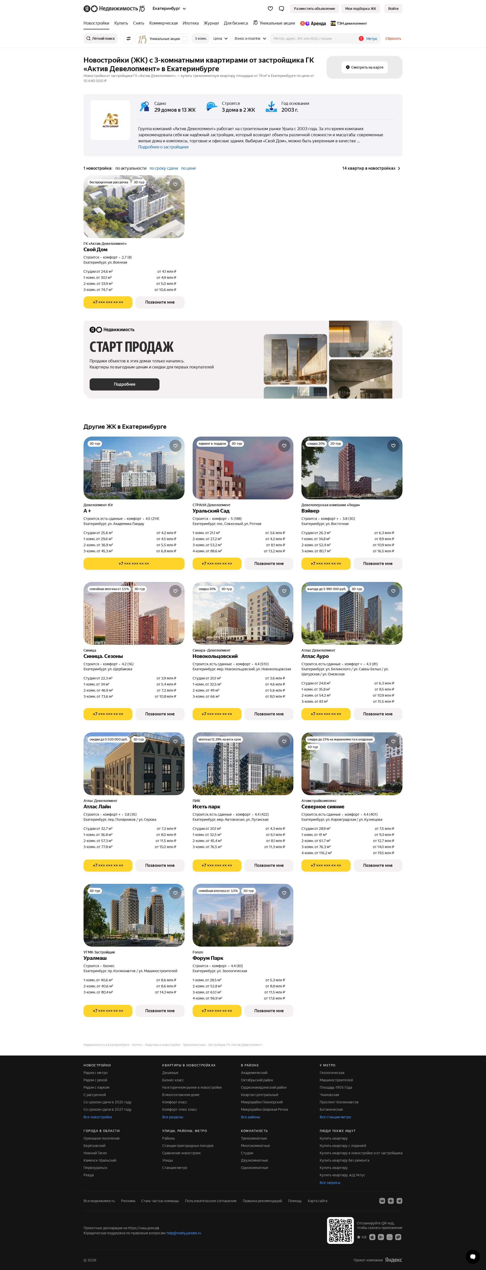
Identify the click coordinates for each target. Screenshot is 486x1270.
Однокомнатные (254, 1168)
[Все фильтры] (129, 38)
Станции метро (174, 1168)
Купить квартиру (334, 1138)
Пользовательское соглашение (211, 1201)
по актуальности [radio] (131, 168)
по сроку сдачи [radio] (164, 168)
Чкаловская (329, 1095)
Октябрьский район (257, 1080)
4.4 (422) (262, 814)
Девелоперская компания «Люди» (330, 505)
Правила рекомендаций (262, 1201)
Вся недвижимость (99, 1201)
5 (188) (236, 519)
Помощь (295, 1201)
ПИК (196, 801)
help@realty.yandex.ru (184, 1233)
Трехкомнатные (254, 1138)
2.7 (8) (127, 257)
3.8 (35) (131, 814)
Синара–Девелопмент (212, 650)
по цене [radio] (188, 168)
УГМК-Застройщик (99, 952)
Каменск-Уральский (100, 1160)
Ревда (89, 1175)
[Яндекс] (393, 1260)
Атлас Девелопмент (318, 650)
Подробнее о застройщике (163, 147)
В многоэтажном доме (180, 1095)
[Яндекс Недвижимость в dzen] (391, 1201)
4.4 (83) (237, 966)
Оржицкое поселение (102, 1138)
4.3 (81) (372, 664)
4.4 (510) (262, 664)
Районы (168, 1138)
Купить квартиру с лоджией (343, 1146)
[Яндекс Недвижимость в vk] (382, 1201)
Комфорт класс (174, 1102)
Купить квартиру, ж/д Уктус (342, 1175)
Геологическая (332, 1073)
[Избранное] (270, 8)
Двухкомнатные (254, 1160)
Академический (254, 1073)
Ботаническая (331, 1109)
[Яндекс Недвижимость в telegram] (399, 1201)
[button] (281, 8)
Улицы (167, 1160)
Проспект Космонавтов (339, 1102)
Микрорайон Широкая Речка (264, 1109)
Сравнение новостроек (181, 1153)
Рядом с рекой (95, 1080)
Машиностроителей (336, 1080)
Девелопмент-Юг (98, 505)
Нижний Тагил (95, 1153)
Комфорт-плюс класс (179, 1109)
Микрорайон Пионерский (262, 1102)
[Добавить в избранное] (175, 184)
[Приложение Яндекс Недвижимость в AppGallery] (390, 1237)
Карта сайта (317, 1201)
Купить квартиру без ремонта (344, 1160)
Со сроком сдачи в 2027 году (108, 1109)
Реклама (128, 1201)
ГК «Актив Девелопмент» (105, 244)
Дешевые (170, 1073)
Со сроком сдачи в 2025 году (108, 1102)
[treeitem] (98, 23)
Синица (90, 650)
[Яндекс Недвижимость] (115, 8)
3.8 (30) (348, 519)
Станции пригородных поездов (188, 1146)
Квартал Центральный (259, 1095)
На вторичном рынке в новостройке (192, 1087)
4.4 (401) (370, 814)
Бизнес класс (173, 1080)
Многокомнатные (255, 1146)
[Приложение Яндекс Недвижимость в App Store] (372, 1237)
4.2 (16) (128, 664)
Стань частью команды (160, 1201)
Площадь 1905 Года (336, 1087)
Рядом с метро (96, 1073)
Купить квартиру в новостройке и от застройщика (361, 1153)
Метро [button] (371, 39)
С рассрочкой (95, 1095)
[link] (393, 8)
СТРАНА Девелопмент (212, 505)
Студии (247, 1153)
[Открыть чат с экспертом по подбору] (473, 1257)
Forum (198, 952)
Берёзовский (94, 1146)
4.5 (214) (152, 519)
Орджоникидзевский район (264, 1087)
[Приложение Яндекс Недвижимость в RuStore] (398, 1237)
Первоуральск (95, 1168)
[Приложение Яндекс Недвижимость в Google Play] (381, 1237)
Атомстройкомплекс (319, 801)
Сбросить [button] (393, 38)
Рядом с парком (96, 1087)
